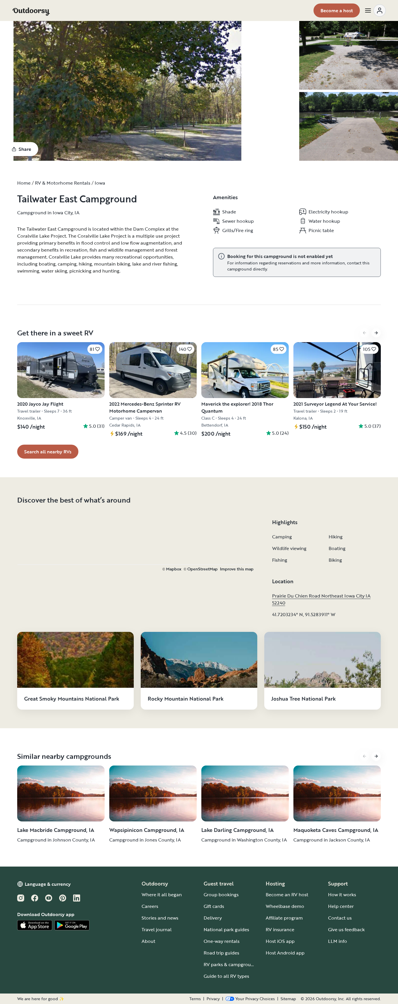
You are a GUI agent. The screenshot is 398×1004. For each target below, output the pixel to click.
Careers (150, 906)
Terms (195, 999)
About (148, 941)
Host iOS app (280, 941)
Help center (341, 906)
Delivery (213, 917)
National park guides (226, 929)
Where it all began (162, 894)
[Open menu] (374, 10)
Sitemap (288, 999)
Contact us (340, 917)
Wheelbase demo (285, 906)
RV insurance (280, 929)
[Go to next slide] (376, 332)
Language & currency (48, 884)
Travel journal (157, 929)
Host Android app (285, 952)
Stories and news (160, 917)
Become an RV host (287, 894)
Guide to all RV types (226, 976)
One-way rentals (221, 941)
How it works (342, 894)
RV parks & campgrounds (231, 964)
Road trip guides (221, 952)
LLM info (337, 941)
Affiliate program (284, 917)
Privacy (213, 999)
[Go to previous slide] (364, 332)
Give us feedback (346, 929)
